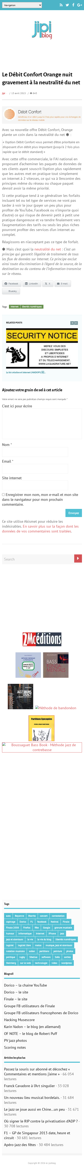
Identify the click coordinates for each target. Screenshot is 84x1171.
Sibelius (33, 956)
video (54, 962)
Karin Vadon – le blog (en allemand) (32, 1026)
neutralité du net (48, 249)
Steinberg (11, 962)
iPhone (52, 933)
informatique (25, 933)
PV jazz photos (15, 1040)
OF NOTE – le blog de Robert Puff (30, 1033)
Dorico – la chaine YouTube (25, 985)
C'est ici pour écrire (17, 406)
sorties (67, 956)
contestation (58, 915)
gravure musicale (63, 927)
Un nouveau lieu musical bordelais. (32, 1097)
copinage (10, 921)
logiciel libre (24, 945)
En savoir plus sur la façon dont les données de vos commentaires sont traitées (40, 528)
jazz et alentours (14, 939)
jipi (3, 93)
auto (8, 915)
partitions (44, 951)
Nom (6, 444)
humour (10, 933)
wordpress (66, 962)
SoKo (57, 956)
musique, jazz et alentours (59, 945)
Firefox (26, 927)
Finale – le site (15, 999)
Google (46, 927)
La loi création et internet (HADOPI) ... (26, 372)
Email (6, 461)
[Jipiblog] (42, 41)
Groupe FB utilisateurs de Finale (29, 1006)
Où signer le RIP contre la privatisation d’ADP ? (41, 1121)
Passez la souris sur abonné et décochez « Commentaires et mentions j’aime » (37, 1071)
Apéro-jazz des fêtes (20, 1144)
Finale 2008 (12, 927)
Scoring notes (15, 1047)
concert (44, 915)
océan (32, 951)
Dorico (23, 921)
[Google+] (79, 5)
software (46, 956)
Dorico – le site (16, 992)
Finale (66, 921)
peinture (57, 951)
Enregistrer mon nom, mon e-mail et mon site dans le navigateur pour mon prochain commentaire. (40, 499)
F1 (31, 921)
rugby (22, 956)
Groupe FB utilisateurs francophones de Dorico (41, 1013)
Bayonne (19, 915)
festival (55, 921)
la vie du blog (44, 939)
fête (37, 927)
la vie (30, 939)
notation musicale (15, 951)
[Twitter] (67, 5)
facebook (41, 921)
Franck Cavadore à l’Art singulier (29, 1085)
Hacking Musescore (19, 1019)
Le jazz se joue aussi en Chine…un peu (34, 1109)
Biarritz (32, 915)
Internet (15, 306)
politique (10, 956)
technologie (41, 962)
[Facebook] (73, 5)
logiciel (10, 945)
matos (38, 945)
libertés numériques (32, 306)
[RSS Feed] (61, 5)
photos (69, 951)
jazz (62, 933)
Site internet (12, 478)
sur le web (25, 962)
